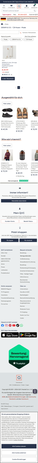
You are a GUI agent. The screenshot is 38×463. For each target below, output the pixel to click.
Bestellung (23, 253)
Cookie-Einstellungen (19, 459)
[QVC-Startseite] (2, 24)
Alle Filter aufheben (30, 36)
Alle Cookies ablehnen (19, 453)
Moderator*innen (25, 309)
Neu (14, 14)
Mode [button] (5, 39)
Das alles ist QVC (25, 292)
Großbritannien (16, 385)
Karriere (22, 306)
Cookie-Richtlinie (18, 440)
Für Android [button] (28, 240)
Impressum (24, 399)
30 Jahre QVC (22, 14)
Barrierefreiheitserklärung (27, 298)
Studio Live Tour (24, 315)
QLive (3, 264)
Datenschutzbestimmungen (17, 397)
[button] (3, 7)
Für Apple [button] (10, 240)
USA (10, 385)
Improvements (4, 408)
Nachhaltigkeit (24, 295)
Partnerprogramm (6, 301)
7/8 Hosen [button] (28, 39)
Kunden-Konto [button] (10, 221)
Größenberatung (24, 259)
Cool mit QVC (33, 14)
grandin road (29, 406)
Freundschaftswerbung (7, 298)
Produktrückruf (5, 273)
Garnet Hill (22, 406)
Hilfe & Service (24, 277)
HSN (2, 406)
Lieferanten (4, 270)
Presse (3, 267)
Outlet (22, 318)
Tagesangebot (6, 14)
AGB (3, 397)
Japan (27, 385)
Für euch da (4, 304)
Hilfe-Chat (4, 253)
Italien (23, 385)
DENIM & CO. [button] (16, 39)
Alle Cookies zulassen (19, 446)
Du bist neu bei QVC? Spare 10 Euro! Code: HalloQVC (18, 1)
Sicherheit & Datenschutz (27, 271)
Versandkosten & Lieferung (27, 262)
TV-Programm (5, 292)
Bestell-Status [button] (28, 221)
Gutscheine (4, 295)
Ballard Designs (8, 406)
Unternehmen (24, 289)
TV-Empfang (23, 312)
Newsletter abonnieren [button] (19, 201)
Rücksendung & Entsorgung (28, 268)
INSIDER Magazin (6, 289)
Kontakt (3, 256)
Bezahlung (23, 265)
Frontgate (16, 406)
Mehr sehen (7, 103)
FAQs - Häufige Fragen (26, 274)
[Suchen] (35, 10)
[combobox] (17, 10)
